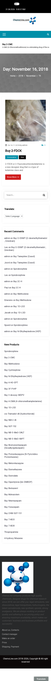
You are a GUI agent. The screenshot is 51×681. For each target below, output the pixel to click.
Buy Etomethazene (13, 469)
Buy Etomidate (11, 476)
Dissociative (11, 157)
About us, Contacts (10, 630)
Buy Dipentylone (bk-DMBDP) (18, 482)
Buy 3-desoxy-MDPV (14, 395)
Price (4, 642)
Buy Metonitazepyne (14, 463)
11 (44, 145)
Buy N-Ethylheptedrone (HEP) (27, 331)
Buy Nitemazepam (12, 501)
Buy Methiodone (21, 294)
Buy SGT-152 (10, 426)
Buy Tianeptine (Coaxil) (24, 256)
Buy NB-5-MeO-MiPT (14, 439)
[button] (48, 34)
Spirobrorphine (20, 269)
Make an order (8, 638)
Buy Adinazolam (11, 494)
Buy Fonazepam (11, 507)
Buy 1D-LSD (19, 306)
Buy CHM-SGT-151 (13, 513)
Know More (11, 177)
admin (24, 145)
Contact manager (9, 634)
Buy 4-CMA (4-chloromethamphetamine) (23, 401)
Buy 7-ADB (9, 526)
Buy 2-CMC (9, 357)
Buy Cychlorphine (12, 370)
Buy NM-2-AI (10, 420)
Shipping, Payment (10, 646)
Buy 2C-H (17, 281)
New (22, 157)
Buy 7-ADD (9, 519)
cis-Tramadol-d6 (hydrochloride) (19, 414)
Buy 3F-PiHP (10, 389)
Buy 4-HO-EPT (11, 382)
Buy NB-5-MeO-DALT (14, 432)
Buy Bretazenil (11, 488)
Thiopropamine (11, 532)
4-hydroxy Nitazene (13, 538)
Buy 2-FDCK (13, 151)
